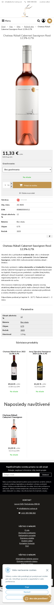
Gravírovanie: (9, 163)
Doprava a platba (27, 538)
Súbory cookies (27, 564)
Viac (11, 26)
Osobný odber (27, 541)
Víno (18, 26)
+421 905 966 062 (28, 513)
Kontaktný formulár (27, 543)
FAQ (27, 546)
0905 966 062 (32, 2)
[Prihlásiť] (43, 20)
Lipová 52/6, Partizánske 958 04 (27, 504)
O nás (27, 530)
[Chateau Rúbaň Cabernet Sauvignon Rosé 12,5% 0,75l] (27, 95)
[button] (49, 596)
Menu (7, 20)
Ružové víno (29, 26)
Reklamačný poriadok (27, 535)
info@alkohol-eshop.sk (13, 2)
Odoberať (45, 475)
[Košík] (49, 20)
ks (8, 185)
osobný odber (45, 2)
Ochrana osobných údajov (27, 561)
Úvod (3, 26)
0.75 (22, 326)
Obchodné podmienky (27, 533)
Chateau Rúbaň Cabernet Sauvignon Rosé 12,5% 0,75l (12, 417)
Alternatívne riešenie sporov (27, 559)
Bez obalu (25, 322)
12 (22, 317)
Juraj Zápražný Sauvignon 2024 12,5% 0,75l (40, 352)
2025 (23, 330)
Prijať (27, 587)
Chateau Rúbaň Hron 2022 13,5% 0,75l (14, 352)
